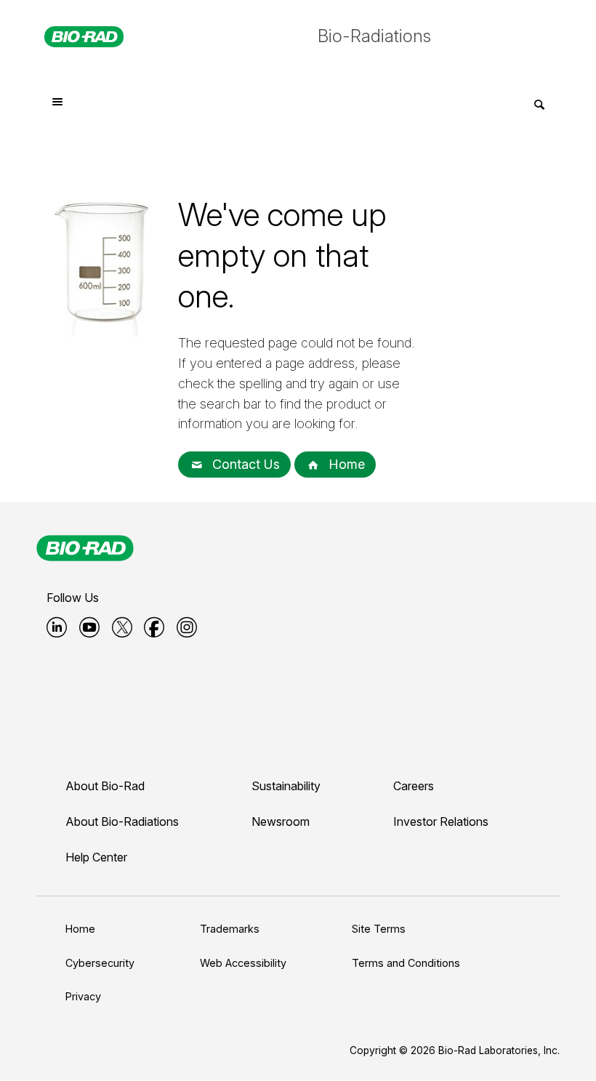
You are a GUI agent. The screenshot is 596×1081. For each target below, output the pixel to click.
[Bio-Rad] (85, 548)
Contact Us (244, 464)
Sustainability (286, 786)
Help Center (96, 857)
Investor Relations (440, 821)
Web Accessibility (243, 963)
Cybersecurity (99, 963)
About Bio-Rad (105, 786)
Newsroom (280, 821)
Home (345, 464)
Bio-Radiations (374, 36)
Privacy (83, 996)
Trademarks (229, 929)
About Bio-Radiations (122, 821)
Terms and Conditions (406, 963)
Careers (413, 786)
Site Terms (379, 929)
